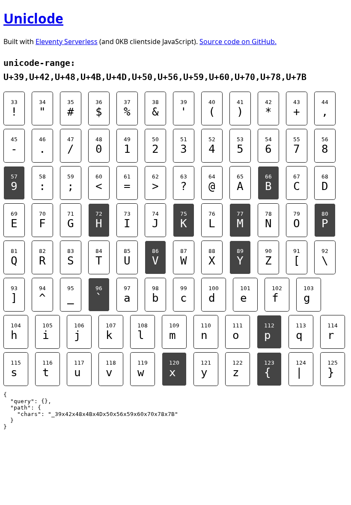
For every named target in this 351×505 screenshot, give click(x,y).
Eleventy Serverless (67, 41)
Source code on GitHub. (238, 41)
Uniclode (33, 18)
